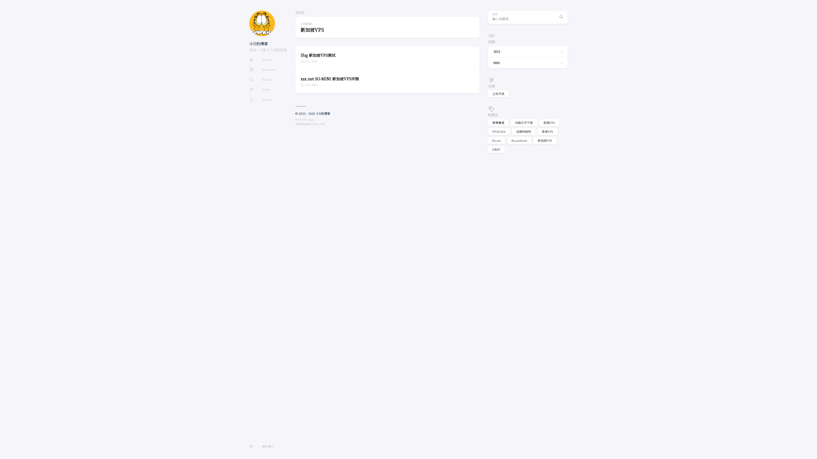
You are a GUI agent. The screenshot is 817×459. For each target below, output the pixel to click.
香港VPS (547, 131)
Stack (304, 124)
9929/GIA (499, 131)
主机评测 (498, 94)
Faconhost (519, 140)
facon (496, 140)
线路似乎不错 (524, 122)
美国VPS (549, 122)
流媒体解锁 (523, 131)
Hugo (311, 119)
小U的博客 (258, 43)
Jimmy (316, 124)
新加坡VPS (545, 140)
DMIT (496, 149)
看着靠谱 (498, 122)
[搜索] (561, 17)
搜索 (495, 14)
